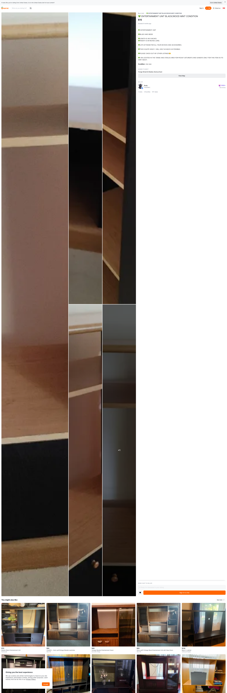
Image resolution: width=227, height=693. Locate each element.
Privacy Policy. (31, 679)
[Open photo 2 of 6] (85, 158)
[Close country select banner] (225, 2)
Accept (45, 684)
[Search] (30, 8)
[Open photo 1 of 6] (34, 304)
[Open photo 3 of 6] (119, 158)
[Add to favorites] (140, 593)
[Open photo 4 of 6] (85, 450)
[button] (221, 599)
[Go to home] (5, 8)
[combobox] (20, 8)
